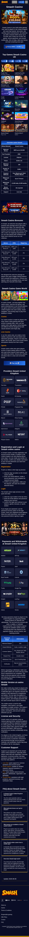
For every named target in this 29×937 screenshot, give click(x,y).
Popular (3, 61)
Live (10, 61)
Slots (23, 61)
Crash (16, 61)
